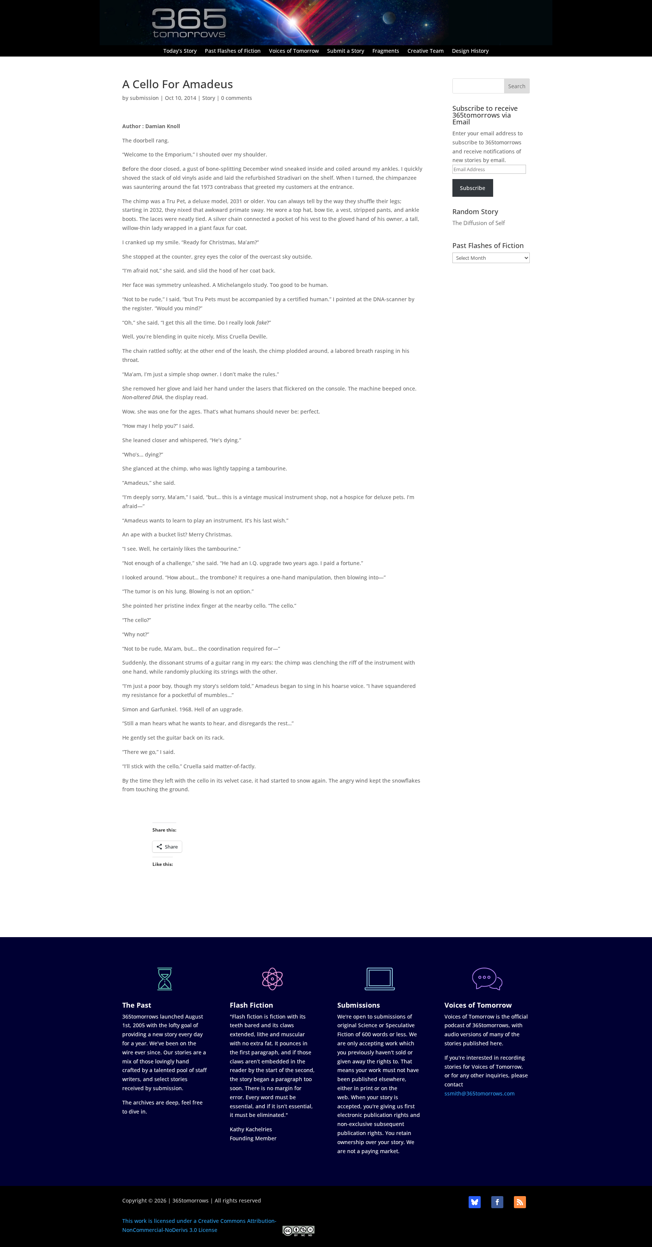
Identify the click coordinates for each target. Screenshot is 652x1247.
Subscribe (472, 187)
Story (208, 97)
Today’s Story (180, 51)
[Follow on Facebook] (497, 1202)
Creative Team (426, 51)
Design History (470, 51)
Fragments (385, 51)
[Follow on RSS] (520, 1202)
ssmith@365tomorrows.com (479, 1093)
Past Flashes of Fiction (233, 51)
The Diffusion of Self (478, 223)
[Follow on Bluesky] (475, 1202)
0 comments (236, 97)
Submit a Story (345, 51)
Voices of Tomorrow (294, 51)
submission (144, 97)
